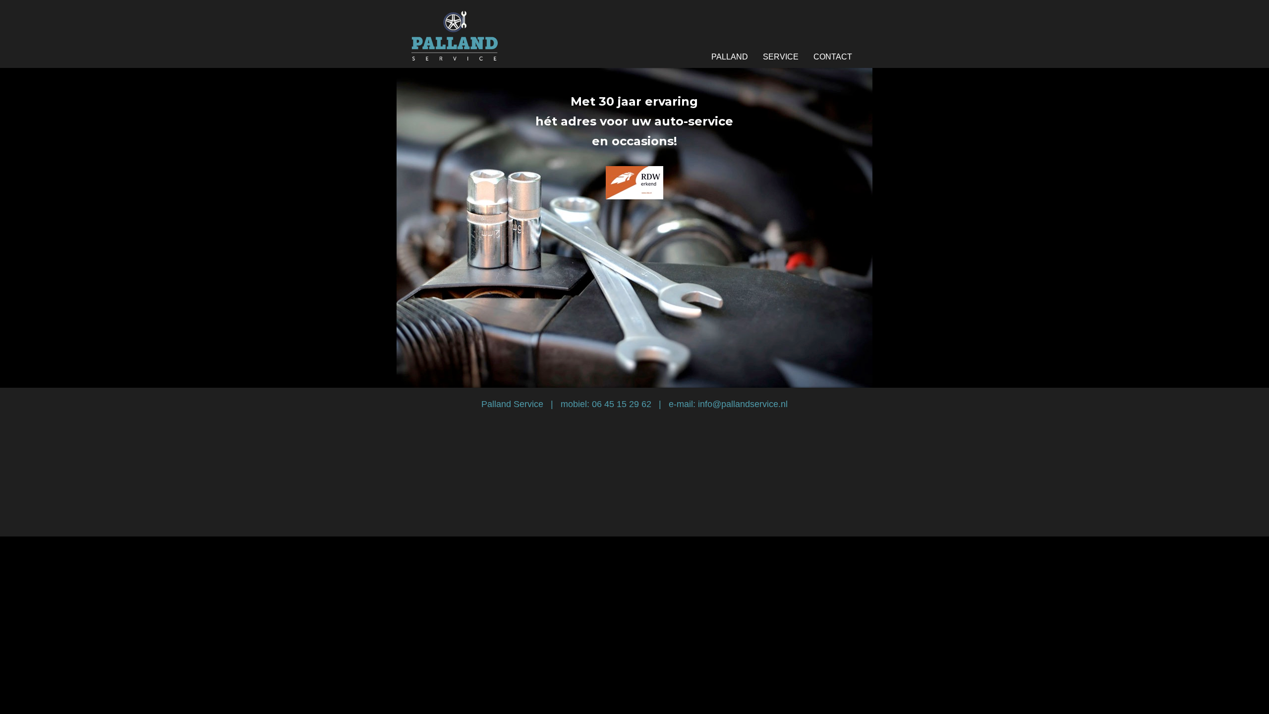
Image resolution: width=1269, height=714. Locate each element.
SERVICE (781, 57)
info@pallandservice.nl (743, 404)
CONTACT (832, 57)
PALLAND (729, 57)
